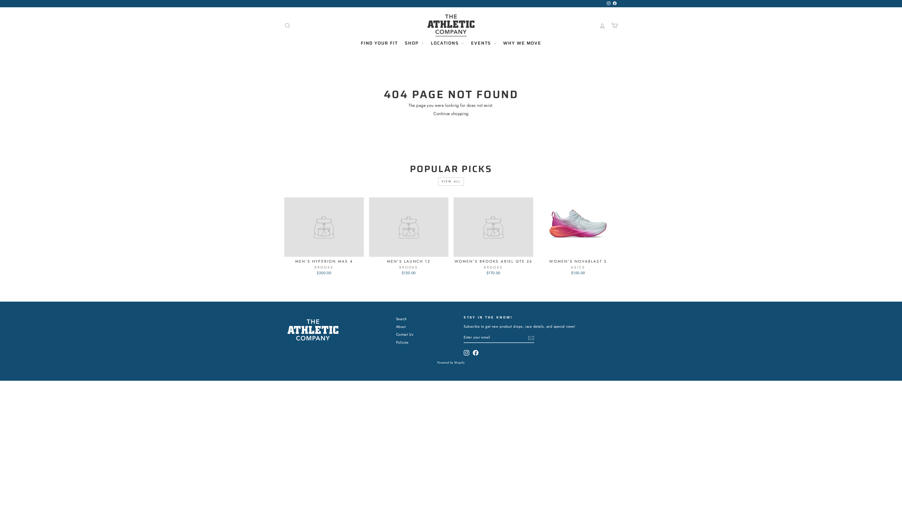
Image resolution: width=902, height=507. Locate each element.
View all (451, 181)
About (401, 326)
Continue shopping (451, 114)
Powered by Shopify (451, 363)
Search (401, 319)
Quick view (324, 251)
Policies (402, 342)
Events (482, 42)
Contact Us (404, 334)
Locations (445, 42)
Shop (412, 42)
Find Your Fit (379, 42)
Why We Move (522, 42)
